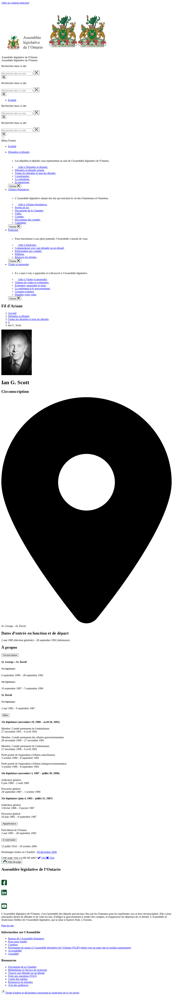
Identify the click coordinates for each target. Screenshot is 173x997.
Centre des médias (18, 979)
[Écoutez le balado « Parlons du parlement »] (3, 898)
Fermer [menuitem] (13, 186)
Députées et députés (18, 316)
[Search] (3, 77)
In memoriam (9, 840)
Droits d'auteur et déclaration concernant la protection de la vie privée (42, 992)
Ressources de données (20, 982)
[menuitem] (32, 167)
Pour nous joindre (17, 941)
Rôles (5, 715)
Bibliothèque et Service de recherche (27, 969)
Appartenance (9, 823)
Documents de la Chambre (22, 966)
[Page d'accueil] (54, 54)
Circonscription (10, 655)
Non (51, 857)
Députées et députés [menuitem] (18, 152)
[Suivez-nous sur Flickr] (3, 901)
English (12, 100)
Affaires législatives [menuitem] (18, 189)
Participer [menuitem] (13, 230)
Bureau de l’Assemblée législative (26, 938)
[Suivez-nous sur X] (3, 888)
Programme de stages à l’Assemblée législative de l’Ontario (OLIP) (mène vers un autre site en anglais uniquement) (69, 947)
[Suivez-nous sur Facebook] (4, 884)
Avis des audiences (18, 985)
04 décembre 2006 (47, 852)
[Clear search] (36, 72)
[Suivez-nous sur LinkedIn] (4, 894)
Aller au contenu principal (15, 2)
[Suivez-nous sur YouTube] (4, 908)
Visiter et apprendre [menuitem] (18, 264)
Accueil (12, 313)
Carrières (13, 944)
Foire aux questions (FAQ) (22, 976)
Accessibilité (15, 950)
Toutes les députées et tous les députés (28, 319)
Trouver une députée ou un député (26, 973)
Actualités (13, 953)
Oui (43, 857)
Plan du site (7, 925)
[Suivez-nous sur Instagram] (3, 878)
